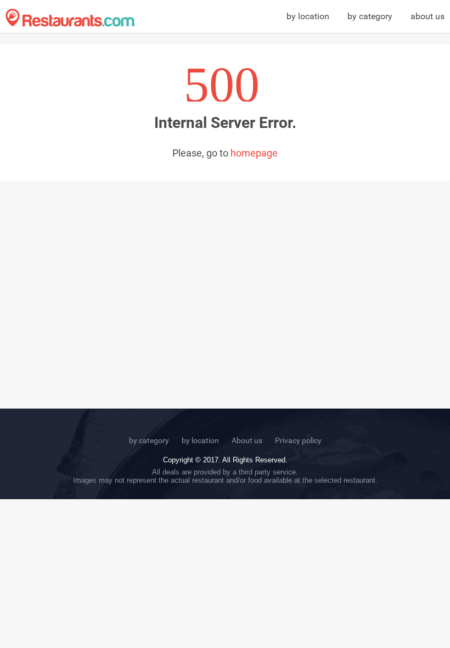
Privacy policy (298, 440)
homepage (254, 153)
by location (307, 16)
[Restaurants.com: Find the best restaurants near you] (69, 17)
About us (247, 440)
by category (369, 16)
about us (427, 16)
